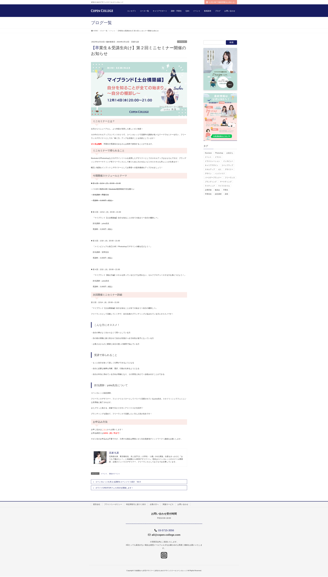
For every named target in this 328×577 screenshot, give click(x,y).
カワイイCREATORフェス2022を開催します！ (114, 488)
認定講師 (218, 194)
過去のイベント (114, 474)
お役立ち (229, 153)
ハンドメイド (220, 173)
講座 (226, 194)
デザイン (208, 173)
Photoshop (219, 153)
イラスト (218, 157)
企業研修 (208, 190)
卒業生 (225, 190)
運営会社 (96, 504)
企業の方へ (154, 504)
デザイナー (229, 169)
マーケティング (226, 182)
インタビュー (228, 161)
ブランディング (211, 182)
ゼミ (220, 169)
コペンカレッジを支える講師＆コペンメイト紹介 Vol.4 (118, 482)
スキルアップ (210, 169)
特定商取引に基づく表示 (136, 504)
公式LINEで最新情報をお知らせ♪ (222, 2)
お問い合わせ (182, 504)
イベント (182, 42)
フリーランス (230, 178)
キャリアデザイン (211, 165)
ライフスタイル (224, 186)
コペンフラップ (227, 165)
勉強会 (217, 190)
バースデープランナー (213, 178)
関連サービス (168, 504)
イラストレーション (212, 161)
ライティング (210, 186)
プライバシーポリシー (113, 504)
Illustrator (208, 153)
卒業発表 (208, 194)
